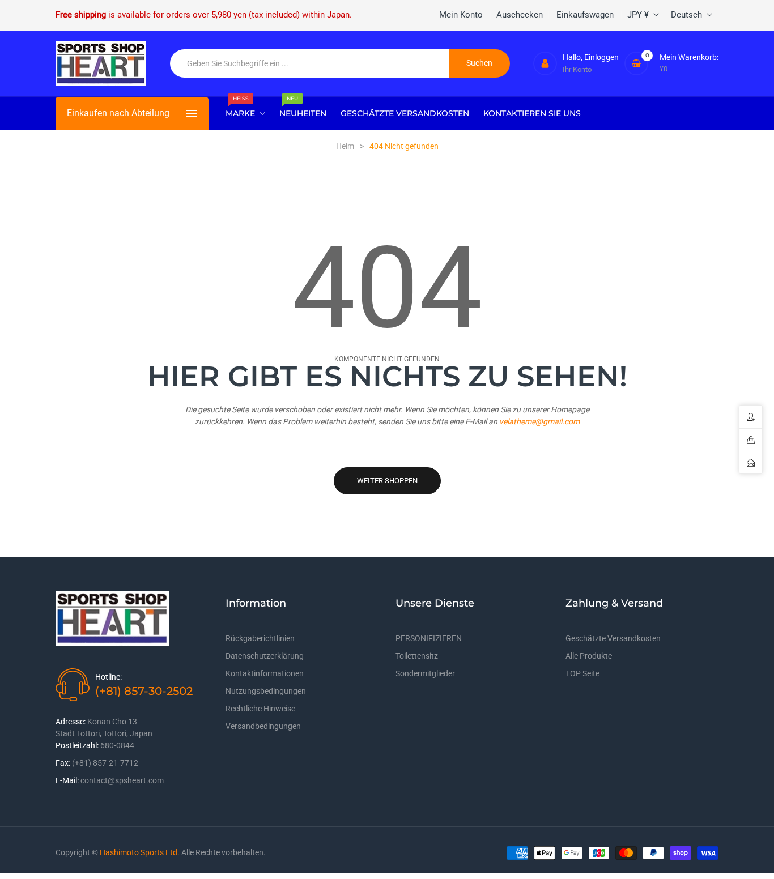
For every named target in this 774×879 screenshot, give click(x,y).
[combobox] (309, 63)
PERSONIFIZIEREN (428, 638)
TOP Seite (582, 673)
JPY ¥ (638, 15)
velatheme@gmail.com (539, 421)
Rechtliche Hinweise (260, 708)
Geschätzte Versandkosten (613, 638)
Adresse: (71, 721)
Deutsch (686, 15)
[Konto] (545, 63)
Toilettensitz (416, 655)
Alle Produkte (588, 655)
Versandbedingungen (263, 726)
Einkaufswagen (585, 15)
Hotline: (108, 676)
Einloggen (601, 57)
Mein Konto (461, 15)
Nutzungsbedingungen (266, 690)
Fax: (63, 762)
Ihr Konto (577, 69)
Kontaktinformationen (265, 673)
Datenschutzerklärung (265, 655)
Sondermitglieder (425, 673)
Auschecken (519, 15)
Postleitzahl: (77, 745)
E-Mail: (67, 780)
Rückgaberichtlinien (260, 638)
